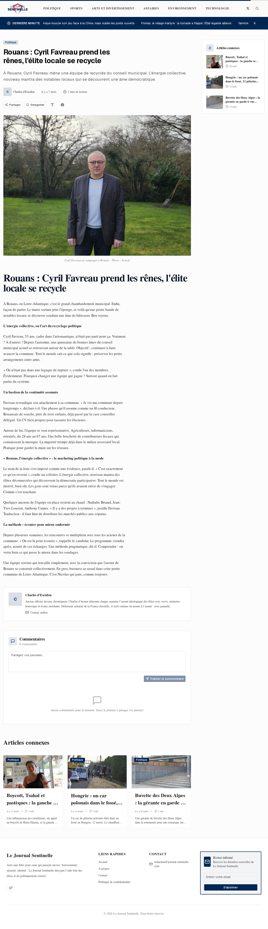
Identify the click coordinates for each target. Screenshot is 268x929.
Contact (102, 875)
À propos (103, 868)
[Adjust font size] (52, 104)
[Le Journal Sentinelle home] (18, 8)
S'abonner (230, 887)
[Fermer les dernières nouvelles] (256, 23)
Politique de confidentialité (114, 882)
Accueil (102, 862)
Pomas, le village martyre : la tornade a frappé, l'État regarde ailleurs (181, 23)
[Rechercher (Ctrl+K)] (257, 8)
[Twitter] (11, 888)
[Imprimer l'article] (62, 104)
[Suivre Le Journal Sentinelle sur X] (248, 8)
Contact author (39, 612)
